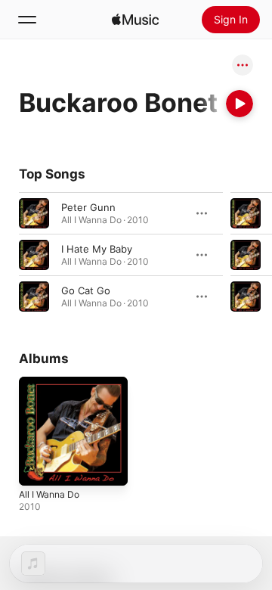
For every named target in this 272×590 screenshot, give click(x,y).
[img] (135, 19)
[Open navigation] (27, 19)
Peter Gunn (88, 207)
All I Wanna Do (49, 494)
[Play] (239, 103)
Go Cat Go (85, 290)
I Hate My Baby (96, 249)
